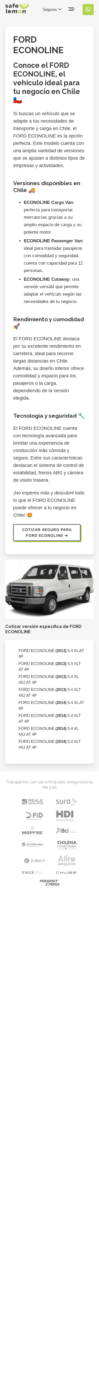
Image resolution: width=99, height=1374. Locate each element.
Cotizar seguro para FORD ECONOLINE (47, 533)
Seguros (50, 9)
